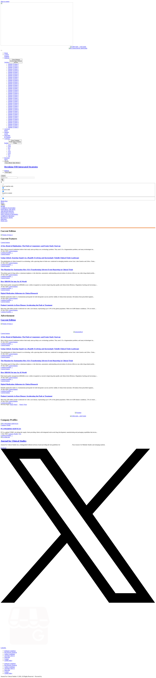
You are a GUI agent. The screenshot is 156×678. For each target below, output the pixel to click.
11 (22, 404)
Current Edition (8, 320)
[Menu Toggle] (1, 50)
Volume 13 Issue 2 (13, 96)
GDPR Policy (8, 660)
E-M (9, 146)
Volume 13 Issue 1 (13, 98)
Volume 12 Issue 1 (13, 117)
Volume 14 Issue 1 (13, 78)
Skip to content (5, 1)
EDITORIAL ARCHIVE (8, 209)
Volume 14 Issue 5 (13, 72)
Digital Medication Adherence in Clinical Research (19, 293)
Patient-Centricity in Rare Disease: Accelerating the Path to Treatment (26, 305)
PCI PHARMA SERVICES (11, 429)
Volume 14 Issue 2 (13, 77)
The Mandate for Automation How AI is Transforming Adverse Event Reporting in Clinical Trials (37, 270)
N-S (9, 148)
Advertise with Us (9, 655)
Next (25, 404)
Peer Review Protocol (10, 652)
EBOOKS (4, 219)
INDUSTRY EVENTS (7, 213)
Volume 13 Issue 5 (13, 91)
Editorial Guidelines (10, 651)
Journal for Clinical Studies (13, 441)
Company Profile (5, 425)
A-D (9, 145)
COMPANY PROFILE (7, 216)
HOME (3, 206)
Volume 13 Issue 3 (13, 95)
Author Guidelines (9, 654)
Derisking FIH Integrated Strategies (21, 167)
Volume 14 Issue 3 (13, 75)
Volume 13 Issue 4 (13, 93)
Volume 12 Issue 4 (13, 112)
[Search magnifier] (2, 180)
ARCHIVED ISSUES (7, 211)
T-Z (9, 149)
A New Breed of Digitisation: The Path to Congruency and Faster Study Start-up (30, 246)
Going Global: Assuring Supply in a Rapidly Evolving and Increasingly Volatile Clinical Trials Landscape (40, 258)
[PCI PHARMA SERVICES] (9, 423)
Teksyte (44, 676)
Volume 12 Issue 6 (13, 109)
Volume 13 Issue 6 (13, 90)
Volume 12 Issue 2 (13, 116)
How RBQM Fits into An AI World (14, 281)
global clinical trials (66, 445)
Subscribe (7, 657)
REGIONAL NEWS (7, 217)
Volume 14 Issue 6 (13, 70)
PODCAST (4, 221)
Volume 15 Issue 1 (13, 65)
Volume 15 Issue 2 (13, 64)
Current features (5, 242)
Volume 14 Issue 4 (13, 74)
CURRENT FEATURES (8, 208)
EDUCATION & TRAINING (9, 214)
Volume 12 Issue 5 (13, 111)
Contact (6, 659)
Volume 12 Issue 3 (13, 114)
